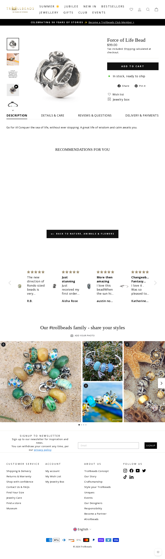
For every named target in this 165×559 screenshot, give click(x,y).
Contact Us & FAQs (18, 487)
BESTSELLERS (113, 6)
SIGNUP (150, 445)
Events (99, 12)
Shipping (129, 48)
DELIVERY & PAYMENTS (142, 115)
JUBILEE (72, 6)
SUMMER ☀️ (49, 6)
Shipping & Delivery (18, 471)
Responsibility (93, 508)
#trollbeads (91, 519)
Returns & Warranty (18, 476)
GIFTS (68, 12)
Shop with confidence (19, 481)
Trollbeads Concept (96, 471)
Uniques (89, 492)
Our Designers (93, 503)
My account (52, 471)
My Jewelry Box (54, 481)
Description (16, 115)
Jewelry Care (14, 497)
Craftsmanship (93, 481)
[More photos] (161, 383)
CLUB (83, 12)
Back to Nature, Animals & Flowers (84, 233)
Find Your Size (15, 492)
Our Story (90, 476)
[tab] (79, 424)
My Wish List (53, 476)
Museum (11, 508)
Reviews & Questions (95, 115)
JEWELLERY (49, 12)
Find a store (13, 503)
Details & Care (52, 115)
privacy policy (43, 449)
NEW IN (90, 6)
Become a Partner (95, 513)
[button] (10, 283)
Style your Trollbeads (97, 487)
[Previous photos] (3, 383)
